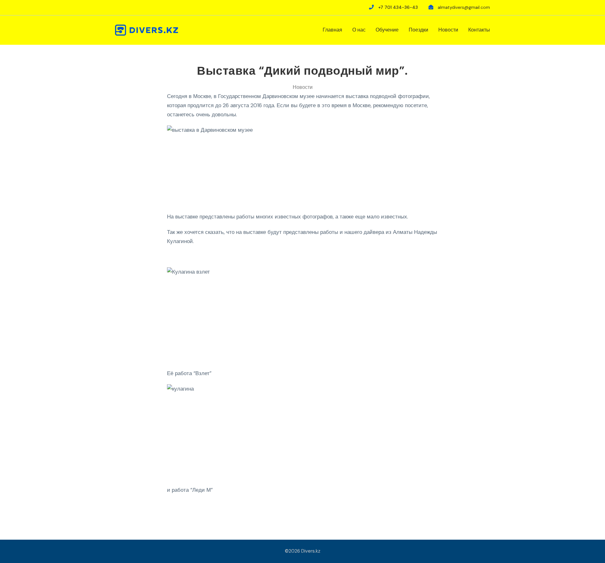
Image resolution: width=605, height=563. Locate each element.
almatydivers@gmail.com (464, 7)
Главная (332, 29)
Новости (448, 29)
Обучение (387, 29)
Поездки (418, 29)
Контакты (479, 29)
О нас (359, 29)
